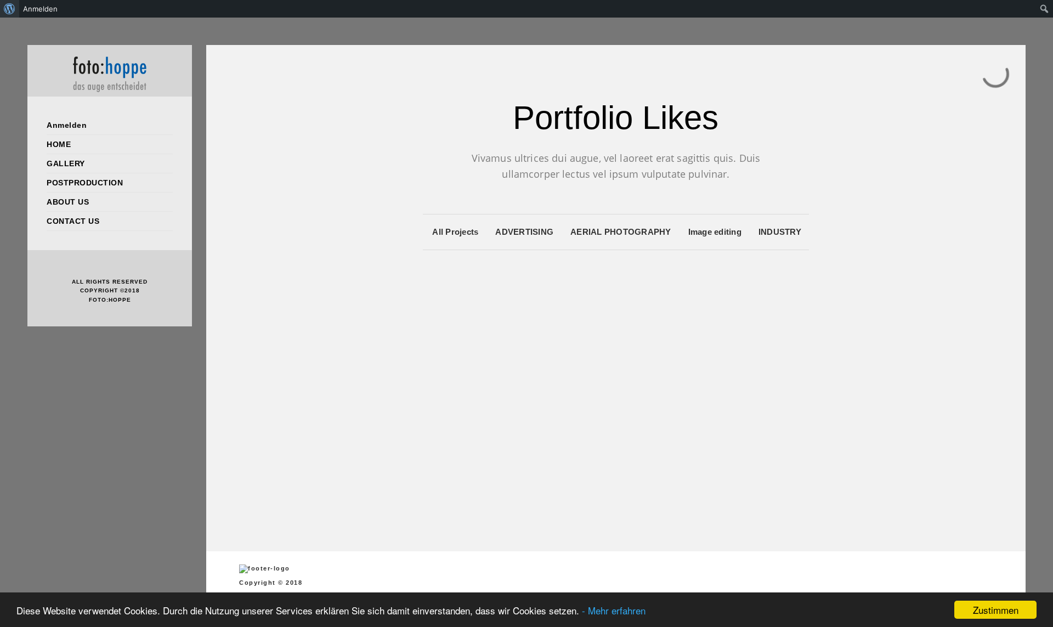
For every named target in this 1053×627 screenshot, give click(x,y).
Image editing (714, 231)
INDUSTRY (779, 231)
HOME (59, 144)
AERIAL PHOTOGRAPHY (620, 231)
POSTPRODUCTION (85, 182)
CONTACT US (73, 221)
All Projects (455, 231)
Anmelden (67, 125)
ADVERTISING (524, 231)
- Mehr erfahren (614, 610)
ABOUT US (68, 201)
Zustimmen (995, 610)
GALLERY (66, 163)
